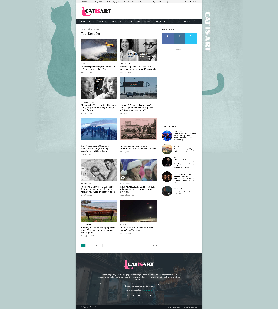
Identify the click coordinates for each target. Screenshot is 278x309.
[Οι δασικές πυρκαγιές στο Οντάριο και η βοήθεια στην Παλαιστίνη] (99, 50)
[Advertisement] (156, 11)
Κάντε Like (167, 34)
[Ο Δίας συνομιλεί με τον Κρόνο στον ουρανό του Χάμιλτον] (138, 211)
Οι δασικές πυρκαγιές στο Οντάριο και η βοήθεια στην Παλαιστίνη (98, 67)
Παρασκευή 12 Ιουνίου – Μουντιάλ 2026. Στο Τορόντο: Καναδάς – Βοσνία (138, 67)
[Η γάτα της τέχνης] (96, 11)
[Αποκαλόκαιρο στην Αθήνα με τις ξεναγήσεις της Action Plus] (167, 149)
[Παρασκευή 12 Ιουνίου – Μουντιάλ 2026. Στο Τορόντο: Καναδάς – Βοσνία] (138, 50)
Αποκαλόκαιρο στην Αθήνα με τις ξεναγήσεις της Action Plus (185, 150)
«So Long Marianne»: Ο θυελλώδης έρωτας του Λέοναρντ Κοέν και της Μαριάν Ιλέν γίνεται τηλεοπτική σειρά (98, 189)
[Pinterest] (193, 1)
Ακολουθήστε (179, 34)
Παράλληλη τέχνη (126, 64)
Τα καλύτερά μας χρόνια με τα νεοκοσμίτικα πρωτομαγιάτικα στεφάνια (138, 147)
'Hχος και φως (178, 131)
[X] (195, 1)
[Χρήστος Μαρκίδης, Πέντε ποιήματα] (167, 191)
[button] (190, 21)
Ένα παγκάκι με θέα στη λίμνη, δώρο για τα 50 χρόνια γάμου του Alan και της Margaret (98, 230)
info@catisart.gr (147, 290)
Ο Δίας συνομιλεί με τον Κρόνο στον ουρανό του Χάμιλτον (136, 228)
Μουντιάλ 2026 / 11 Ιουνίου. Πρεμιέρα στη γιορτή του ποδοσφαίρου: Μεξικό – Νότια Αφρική (99, 107)
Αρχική (83, 29)
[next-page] (101, 245)
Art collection (86, 184)
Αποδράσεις (124, 102)
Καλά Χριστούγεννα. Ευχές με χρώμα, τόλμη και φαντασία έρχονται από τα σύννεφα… (137, 189)
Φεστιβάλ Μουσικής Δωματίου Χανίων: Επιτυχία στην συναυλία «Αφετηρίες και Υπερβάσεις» (185, 137)
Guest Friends (86, 143)
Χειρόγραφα (85, 64)
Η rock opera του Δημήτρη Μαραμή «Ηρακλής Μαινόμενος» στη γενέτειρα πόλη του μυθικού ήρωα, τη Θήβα (184, 178)
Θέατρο (176, 157)
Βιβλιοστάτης (178, 188)
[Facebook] (185, 1)
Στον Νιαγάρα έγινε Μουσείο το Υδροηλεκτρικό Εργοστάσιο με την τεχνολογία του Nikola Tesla (97, 148)
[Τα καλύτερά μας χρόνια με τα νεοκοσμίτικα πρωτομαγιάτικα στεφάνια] (138, 129)
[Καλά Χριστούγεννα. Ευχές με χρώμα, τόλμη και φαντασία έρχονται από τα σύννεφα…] (138, 170)
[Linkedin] (190, 1)
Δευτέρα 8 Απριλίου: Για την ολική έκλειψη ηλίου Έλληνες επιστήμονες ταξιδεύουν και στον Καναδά (136, 107)
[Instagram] (188, 1)
